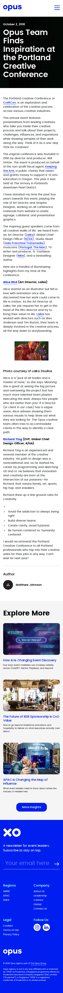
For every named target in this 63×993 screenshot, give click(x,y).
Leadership (40, 896)
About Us (39, 891)
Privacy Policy (11, 934)
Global (37, 904)
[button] (56, 7)
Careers (38, 900)
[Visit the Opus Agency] (31, 952)
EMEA (6, 900)
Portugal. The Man (32, 247)
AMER (6, 891)
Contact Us (40, 909)
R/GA (29, 239)
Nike (21, 256)
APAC (6, 896)
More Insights (31, 807)
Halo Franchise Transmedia (24, 243)
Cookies (8, 926)
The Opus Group (38, 963)
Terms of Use (11, 930)
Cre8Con (9, 103)
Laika (29, 235)
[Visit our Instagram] (37, 928)
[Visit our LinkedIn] (46, 928)
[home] (11, 8)
